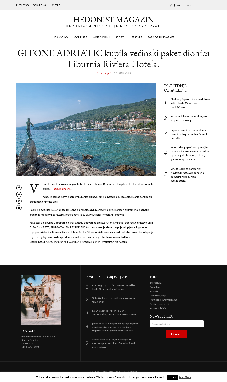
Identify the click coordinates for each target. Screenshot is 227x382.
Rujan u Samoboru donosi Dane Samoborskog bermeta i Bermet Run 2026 (189, 134)
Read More (185, 377)
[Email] (19, 207)
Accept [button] (172, 377)
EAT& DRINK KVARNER (161, 37)
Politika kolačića (158, 308)
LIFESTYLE (135, 37)
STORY (119, 37)
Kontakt (55, 5)
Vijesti (109, 73)
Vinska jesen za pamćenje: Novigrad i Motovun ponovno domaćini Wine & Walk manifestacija (114, 343)
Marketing (39, 5)
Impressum (22, 5)
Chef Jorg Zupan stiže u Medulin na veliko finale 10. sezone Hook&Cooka (190, 103)
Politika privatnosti (159, 304)
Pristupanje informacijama (163, 299)
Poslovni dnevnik (61, 188)
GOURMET (80, 37)
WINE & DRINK (101, 37)
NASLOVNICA (61, 37)
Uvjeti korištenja (158, 295)
